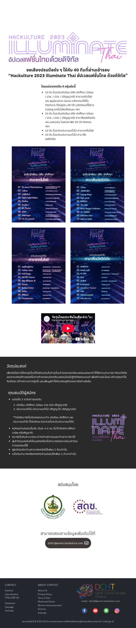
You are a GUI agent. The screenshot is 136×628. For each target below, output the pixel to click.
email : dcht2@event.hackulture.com (101, 601)
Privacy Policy (45, 594)
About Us (42, 590)
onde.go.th (108, 621)
